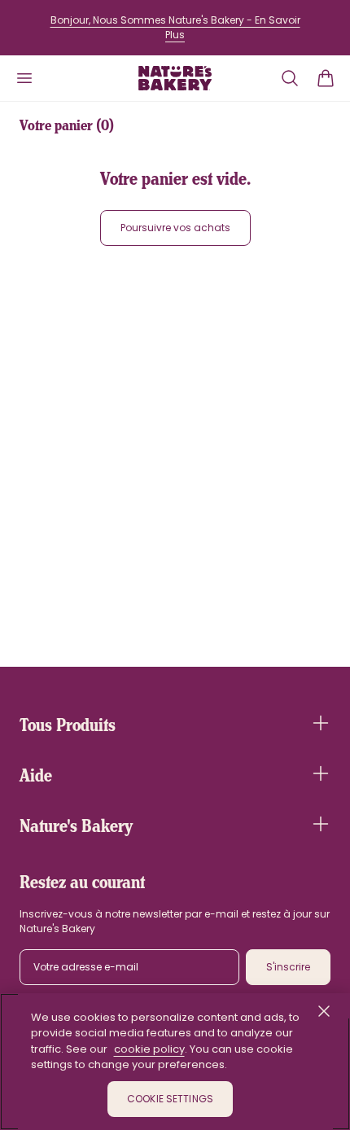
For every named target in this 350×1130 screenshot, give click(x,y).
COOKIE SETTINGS (170, 1099)
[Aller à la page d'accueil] (175, 78)
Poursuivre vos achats (175, 227)
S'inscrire (288, 967)
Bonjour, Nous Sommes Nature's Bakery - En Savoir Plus (175, 27)
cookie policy (149, 1049)
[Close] (324, 1011)
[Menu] (24, 78)
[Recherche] (290, 78)
